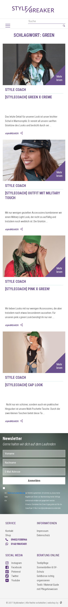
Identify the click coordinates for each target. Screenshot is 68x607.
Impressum (42, 530)
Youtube (15, 580)
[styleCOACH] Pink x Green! (27, 289)
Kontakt (9, 530)
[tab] (22, 133)
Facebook (16, 567)
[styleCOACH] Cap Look (24, 385)
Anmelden (34, 480)
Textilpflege (42, 563)
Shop (8, 535)
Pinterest (16, 571)
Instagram (16, 563)
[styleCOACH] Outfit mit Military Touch (32, 195)
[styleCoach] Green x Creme (28, 97)
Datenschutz (43, 535)
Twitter (14, 576)
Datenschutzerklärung (16, 493)
